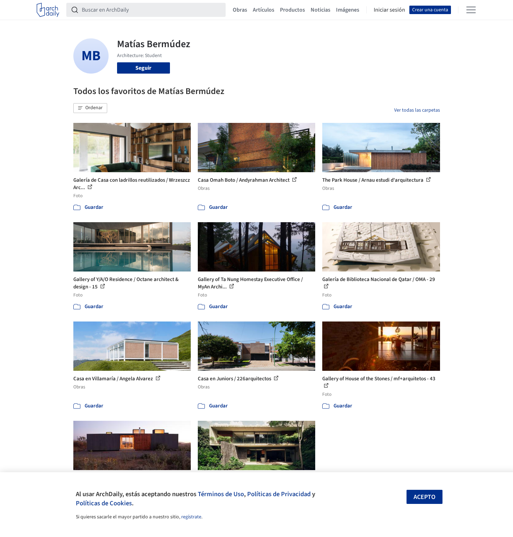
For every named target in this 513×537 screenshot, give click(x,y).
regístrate (191, 516)
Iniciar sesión (389, 10)
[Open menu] (471, 9)
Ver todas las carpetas (417, 110)
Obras (240, 10)
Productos (292, 10)
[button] (90, 108)
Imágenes (347, 10)
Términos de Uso (221, 494)
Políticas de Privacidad (279, 494)
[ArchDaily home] (48, 10)
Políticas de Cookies (104, 503)
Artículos (263, 10)
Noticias (320, 10)
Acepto (424, 497)
